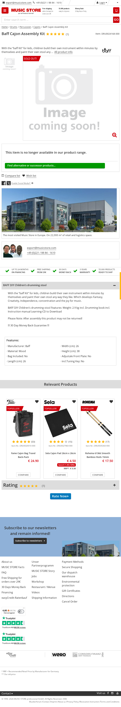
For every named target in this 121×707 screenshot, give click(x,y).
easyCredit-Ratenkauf (14, 597)
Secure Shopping (72, 567)
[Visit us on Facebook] (108, 693)
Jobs (34, 576)
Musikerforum (35, 701)
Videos (36, 592)
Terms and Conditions (109, 701)
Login (102, 2)
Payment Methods (73, 561)
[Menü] (24, 609)
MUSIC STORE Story (43, 571)
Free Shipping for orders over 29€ (12, 579)
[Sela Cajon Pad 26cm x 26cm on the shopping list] (74, 401)
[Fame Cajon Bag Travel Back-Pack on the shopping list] (37, 401)
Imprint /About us (58, 701)
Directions (68, 596)
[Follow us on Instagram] (112, 693)
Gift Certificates (71, 591)
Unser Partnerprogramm (43, 563)
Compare (23, 474)
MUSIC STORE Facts (13, 567)
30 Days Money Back (14, 587)
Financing (7, 592)
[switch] (21, 611)
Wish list (31, 175)
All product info (63, 52)
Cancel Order (70, 601)
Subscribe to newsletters (28, 540)
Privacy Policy (73, 701)
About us (7, 561)
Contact (6, 693)
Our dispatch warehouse (69, 574)
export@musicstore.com (18, 2)
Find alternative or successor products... (31, 165)
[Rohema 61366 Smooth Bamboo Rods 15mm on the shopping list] (111, 401)
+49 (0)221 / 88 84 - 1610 (41, 253)
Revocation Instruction (89, 701)
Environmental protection (70, 583)
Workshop (38, 581)
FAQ (4, 572)
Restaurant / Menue (43, 587)
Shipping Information (44, 597)
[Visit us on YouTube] (117, 693)
